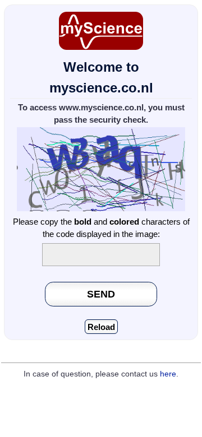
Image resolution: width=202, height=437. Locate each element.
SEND (101, 294)
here (168, 374)
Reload (101, 327)
